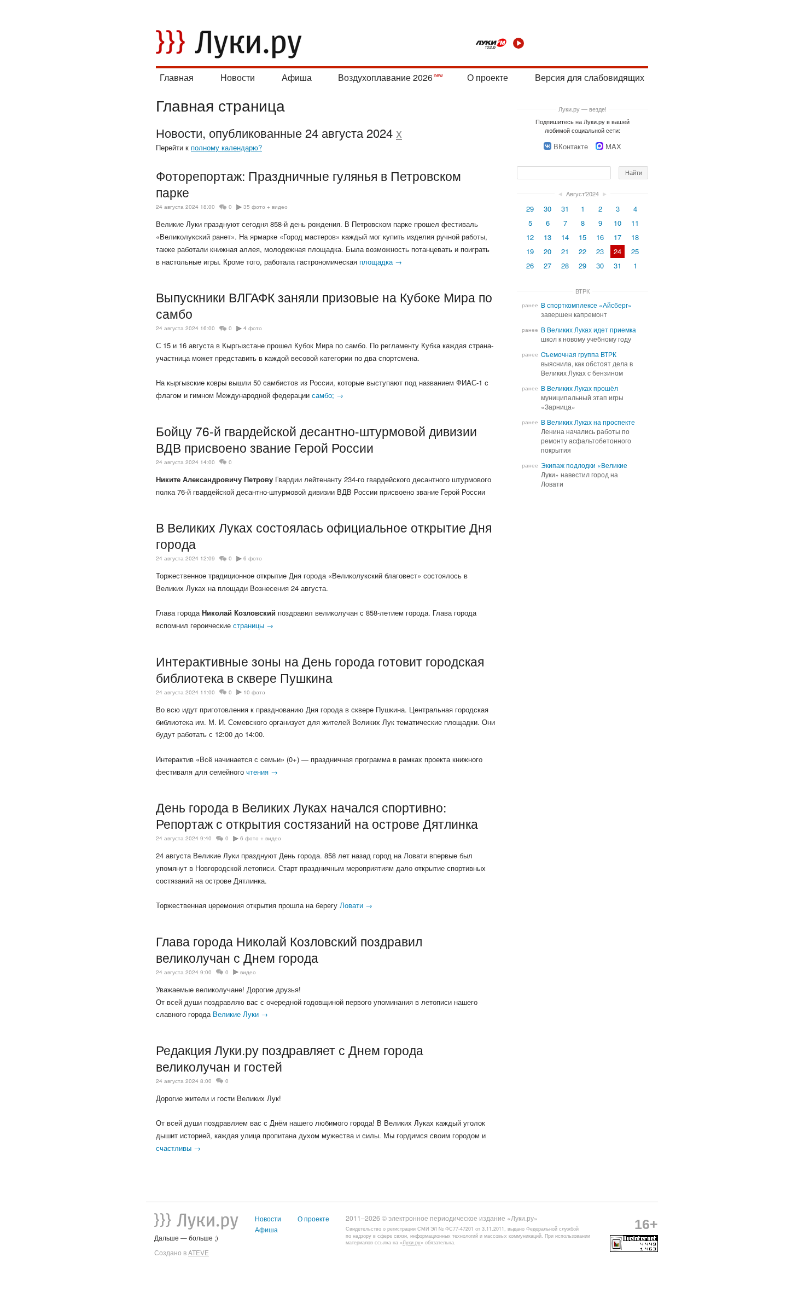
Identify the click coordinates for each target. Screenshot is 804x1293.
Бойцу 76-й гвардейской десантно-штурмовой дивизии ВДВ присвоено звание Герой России (316, 439)
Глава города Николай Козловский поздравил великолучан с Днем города (289, 949)
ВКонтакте (571, 146)
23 (600, 251)
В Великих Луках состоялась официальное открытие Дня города (324, 535)
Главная (177, 77)
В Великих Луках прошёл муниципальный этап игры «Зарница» (582, 397)
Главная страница (220, 105)
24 (617, 251)
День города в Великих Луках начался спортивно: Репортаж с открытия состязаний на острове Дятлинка (317, 815)
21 (565, 251)
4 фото (252, 328)
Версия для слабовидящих (589, 77)
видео (248, 972)
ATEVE (198, 1252)
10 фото (254, 692)
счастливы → (178, 1148)
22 (582, 251)
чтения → (262, 772)
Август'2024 (582, 193)
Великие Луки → (240, 1014)
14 (565, 237)
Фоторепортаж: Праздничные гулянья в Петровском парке (308, 184)
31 (565, 208)
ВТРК (582, 290)
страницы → (253, 625)
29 (530, 208)
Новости (237, 77)
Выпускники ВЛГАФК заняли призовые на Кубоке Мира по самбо (324, 305)
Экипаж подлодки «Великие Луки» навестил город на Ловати (584, 474)
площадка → (380, 261)
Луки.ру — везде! (582, 108)
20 (547, 251)
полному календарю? (226, 147)
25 (635, 251)
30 (547, 208)
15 (582, 237)
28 (565, 265)
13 (547, 237)
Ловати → (356, 905)
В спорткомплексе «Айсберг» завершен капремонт (586, 310)
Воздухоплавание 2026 (385, 77)
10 (617, 223)
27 (547, 265)
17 (617, 237)
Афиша (297, 77)
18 (635, 237)
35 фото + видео (265, 206)
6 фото (252, 558)
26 (530, 265)
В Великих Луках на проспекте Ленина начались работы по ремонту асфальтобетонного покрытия (588, 436)
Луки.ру (412, 1242)
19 (530, 251)
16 (600, 237)
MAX (613, 146)
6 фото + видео (260, 838)
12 (530, 237)
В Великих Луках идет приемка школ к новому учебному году (588, 334)
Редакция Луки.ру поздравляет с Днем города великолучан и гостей (289, 1058)
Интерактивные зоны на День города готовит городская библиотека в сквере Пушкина (320, 669)
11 (635, 223)
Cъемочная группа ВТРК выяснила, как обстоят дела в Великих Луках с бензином (587, 363)
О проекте (487, 77)
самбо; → (327, 395)
